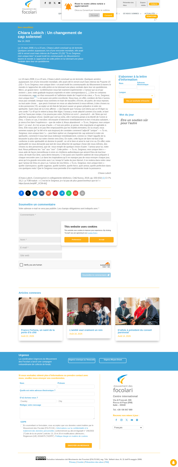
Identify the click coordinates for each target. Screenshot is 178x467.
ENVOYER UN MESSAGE (78, 445)
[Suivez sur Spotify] (137, 420)
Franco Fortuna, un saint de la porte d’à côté (38, 331)
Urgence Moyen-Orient (113, 360)
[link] (21, 193)
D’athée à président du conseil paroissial (135, 331)
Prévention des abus (94, 462)
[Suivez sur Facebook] (45, 3)
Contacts (154, 4)
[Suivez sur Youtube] (59, 3)
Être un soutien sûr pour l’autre (134, 121)
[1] (104, 178)
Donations (151, 16)
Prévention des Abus (128, 4)
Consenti (108, 15)
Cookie (80, 462)
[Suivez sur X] (54, 3)
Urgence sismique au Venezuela (82, 360)
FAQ (107, 462)
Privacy (72, 462)
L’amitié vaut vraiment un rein (86, 330)
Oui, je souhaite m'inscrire (137, 101)
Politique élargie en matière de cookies (71, 436)
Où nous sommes (131, 14)
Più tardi (94, 15)
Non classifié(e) (25, 27)
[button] (159, 361)
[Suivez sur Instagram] (50, 3)
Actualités (150, 14)
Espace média (143, 4)
